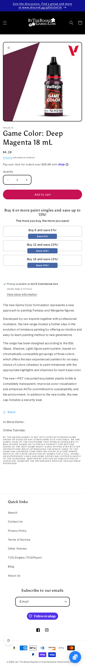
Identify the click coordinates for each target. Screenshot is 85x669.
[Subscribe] (65, 602)
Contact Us (15, 521)
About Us (14, 575)
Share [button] (12, 412)
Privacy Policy (17, 530)
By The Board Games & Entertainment (36, 662)
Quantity (8, 171)
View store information (22, 294)
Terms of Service (19, 539)
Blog (11, 566)
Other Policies (17, 548)
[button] (5, 22)
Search (13, 512)
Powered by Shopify (67, 662)
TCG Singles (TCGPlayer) (25, 557)
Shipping (7, 157)
